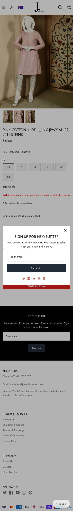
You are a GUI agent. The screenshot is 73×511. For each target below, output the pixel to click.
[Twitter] (23, 278)
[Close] (65, 230)
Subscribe (36, 268)
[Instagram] (39, 278)
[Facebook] (29, 278)
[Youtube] (34, 278)
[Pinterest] (44, 278)
